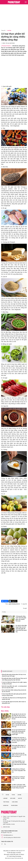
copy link (25, 604)
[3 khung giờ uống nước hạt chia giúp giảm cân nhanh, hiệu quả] (7, 619)
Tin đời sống (14, 805)
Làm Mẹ (19, 794)
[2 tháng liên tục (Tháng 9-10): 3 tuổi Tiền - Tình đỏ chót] (6, 779)
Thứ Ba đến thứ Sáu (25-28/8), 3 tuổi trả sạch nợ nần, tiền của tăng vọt (19, 755)
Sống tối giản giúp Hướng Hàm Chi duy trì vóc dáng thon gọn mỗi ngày (14, 675)
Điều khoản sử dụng (9, 858)
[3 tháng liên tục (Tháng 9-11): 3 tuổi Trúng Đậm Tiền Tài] (6, 771)
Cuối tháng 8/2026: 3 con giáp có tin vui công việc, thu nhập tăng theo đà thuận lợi (19, 763)
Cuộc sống (15, 801)
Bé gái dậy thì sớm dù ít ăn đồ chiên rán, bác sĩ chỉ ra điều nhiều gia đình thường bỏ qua (19, 716)
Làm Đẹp (9, 30)
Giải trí (20, 798)
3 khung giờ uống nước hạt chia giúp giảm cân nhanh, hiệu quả (21, 619)
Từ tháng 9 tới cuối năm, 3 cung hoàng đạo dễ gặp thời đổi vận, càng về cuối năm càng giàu (19, 740)
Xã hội (7, 794)
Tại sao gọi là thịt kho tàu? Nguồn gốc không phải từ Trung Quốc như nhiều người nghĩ (19, 732)
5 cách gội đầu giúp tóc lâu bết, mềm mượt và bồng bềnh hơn (14, 702)
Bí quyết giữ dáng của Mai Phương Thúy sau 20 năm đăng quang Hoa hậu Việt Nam (14, 679)
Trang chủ (3, 30)
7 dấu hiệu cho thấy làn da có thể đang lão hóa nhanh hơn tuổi (14, 698)
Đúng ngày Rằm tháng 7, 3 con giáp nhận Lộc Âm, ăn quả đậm (19, 747)
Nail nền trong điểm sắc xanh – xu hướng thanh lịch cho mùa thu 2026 (14, 686)
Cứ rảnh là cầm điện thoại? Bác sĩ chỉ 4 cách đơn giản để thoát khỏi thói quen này (21, 628)
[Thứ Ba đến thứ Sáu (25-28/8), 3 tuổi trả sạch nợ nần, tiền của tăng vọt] (6, 756)
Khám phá (5, 805)
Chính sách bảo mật (18, 858)
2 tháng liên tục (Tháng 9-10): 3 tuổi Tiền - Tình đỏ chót (18, 778)
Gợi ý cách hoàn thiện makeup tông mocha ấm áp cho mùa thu (14, 690)
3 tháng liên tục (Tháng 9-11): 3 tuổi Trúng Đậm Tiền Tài (19, 770)
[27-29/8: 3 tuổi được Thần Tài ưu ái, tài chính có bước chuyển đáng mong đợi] (6, 787)
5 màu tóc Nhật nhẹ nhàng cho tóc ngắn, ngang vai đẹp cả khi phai (14, 683)
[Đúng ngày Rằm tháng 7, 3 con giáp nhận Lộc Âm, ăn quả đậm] (6, 748)
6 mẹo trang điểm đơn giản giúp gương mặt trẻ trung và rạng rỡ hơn (14, 694)
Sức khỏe (12, 798)
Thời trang (6, 801)
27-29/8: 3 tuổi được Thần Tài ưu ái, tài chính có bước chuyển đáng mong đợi (19, 786)
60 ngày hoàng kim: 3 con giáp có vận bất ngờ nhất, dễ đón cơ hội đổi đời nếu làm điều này (19, 724)
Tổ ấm (13, 794)
